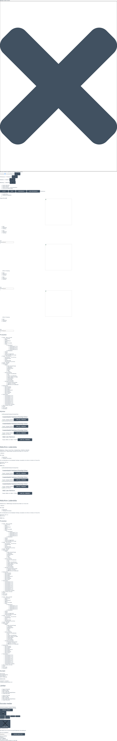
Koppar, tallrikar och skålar (12, 376)
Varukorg (4, 228)
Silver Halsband (8, 387)
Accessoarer (7, 338)
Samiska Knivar (8, 360)
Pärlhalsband (9, 350)
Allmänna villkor (5, 690)
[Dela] (12, 716)
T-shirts (8, 371)
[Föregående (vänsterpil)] (2, 718)
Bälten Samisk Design (11, 366)
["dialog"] (58, 730)
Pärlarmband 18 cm (14, 347)
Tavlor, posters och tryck (7, 405)
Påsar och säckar (8, 343)
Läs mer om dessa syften (7, 188)
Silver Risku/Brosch (9, 390)
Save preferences (33, 191)
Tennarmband (5, 394)
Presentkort (4, 408)
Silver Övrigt (7, 393)
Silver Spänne (7, 391)
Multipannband (10, 368)
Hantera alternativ (6, 185)
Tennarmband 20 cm (9, 401)
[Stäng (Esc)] (17, 716)
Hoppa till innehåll (3, 198)
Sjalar (8, 370)
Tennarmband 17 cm (9, 397)
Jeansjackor (9, 367)
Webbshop (4, 227)
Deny (12, 191)
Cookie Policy (5, 194)
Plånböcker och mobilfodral (12, 384)
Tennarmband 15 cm (9, 395)
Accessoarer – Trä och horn (10, 357)
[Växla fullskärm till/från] (7, 716)
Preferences (21, 191)
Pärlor (6, 344)
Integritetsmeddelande (6, 195)
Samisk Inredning (8, 372)
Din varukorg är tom (4, 739)
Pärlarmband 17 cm (14, 346)
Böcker (3, 406)
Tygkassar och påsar (11, 383)
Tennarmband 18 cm (9, 398)
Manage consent (6, 710)
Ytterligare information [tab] (6, 458)
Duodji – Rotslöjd (5, 362)
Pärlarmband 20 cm (14, 349)
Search (1, 242)
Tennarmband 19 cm (9, 400)
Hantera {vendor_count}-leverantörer (9, 187)
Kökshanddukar (10, 378)
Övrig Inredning (10, 380)
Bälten (6, 339)
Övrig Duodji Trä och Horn (10, 361)
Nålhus (6, 341)
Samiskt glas (9, 379)
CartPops (11, 740)
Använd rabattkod (18, 734)
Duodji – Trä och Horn (6, 356)
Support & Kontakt (6, 689)
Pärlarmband (9, 345)
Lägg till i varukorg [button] (21, 419)
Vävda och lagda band (9, 353)
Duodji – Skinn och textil (7, 337)
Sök (1, 240)
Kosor (6, 359)
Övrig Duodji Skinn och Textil (10, 355)
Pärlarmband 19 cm (14, 348)
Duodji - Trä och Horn (9, 450)
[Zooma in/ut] (2, 716)
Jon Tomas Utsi (25, 451)
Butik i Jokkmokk (5, 691)
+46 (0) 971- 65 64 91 (4, 681)
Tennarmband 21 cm (9, 402)
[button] (58, 86)
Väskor (6, 352)
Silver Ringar (7, 389)
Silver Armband (8, 386)
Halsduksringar (8, 358)
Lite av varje (4, 407)
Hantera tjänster (5, 186)
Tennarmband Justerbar (9, 404)
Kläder (6, 364)
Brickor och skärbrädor (11, 373)
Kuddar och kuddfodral (11, 375)
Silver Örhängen (8, 392)
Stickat (6, 351)
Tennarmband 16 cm (9, 396)
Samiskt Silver (5, 385)
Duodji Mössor (8, 340)
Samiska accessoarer (9, 381)
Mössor (8, 369)
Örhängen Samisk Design (12, 382)
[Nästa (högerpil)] (7, 718)
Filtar (8, 374)
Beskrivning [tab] (4, 457)
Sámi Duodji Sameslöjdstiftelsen (8, 692)
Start (3, 226)
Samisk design (5, 363)
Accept (4, 191)
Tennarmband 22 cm (9, 403)
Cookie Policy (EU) (6, 693)
